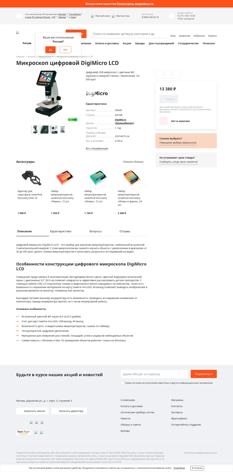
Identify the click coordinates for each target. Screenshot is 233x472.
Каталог (31, 56)
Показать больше (133, 161)
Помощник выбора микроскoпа (177, 142)
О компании (83, 43)
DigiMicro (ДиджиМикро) (124, 121)
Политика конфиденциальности (200, 452)
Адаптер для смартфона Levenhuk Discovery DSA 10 (30, 194)
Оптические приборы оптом (137, 412)
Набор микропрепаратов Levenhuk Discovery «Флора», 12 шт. (95, 196)
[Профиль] (173, 32)
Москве (62, 14)
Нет (65, 49)
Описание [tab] (24, 231)
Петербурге (75, 14)
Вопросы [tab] (95, 231)
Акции (127, 43)
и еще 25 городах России (38, 17)
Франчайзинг (179, 418)
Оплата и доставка (107, 43)
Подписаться (204, 374)
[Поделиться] (177, 74)
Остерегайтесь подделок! (186, 424)
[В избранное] (19, 172)
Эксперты (177, 412)
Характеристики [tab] (60, 231)
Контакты (177, 406)
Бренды (140, 43)
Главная (20, 56)
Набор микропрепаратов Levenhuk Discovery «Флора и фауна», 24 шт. (130, 197)
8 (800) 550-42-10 (150, 17)
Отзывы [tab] (125, 231)
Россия (27, 43)
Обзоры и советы (131, 424)
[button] (100, 16)
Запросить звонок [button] (34, 411)
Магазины (177, 400)
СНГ (54, 17)
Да (50, 49)
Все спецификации (97, 148)
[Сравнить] (23, 172)
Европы (62, 17)
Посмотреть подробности (135, 4)
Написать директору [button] (70, 411)
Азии (73, 17)
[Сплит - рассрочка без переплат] (72, 119)
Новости (125, 418)
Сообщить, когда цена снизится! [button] (178, 161)
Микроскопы (45, 56)
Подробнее (179, 468)
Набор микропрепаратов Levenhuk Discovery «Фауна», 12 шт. (62, 196)
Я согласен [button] (197, 468)
